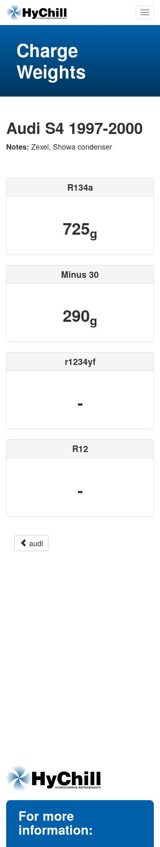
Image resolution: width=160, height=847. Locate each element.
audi (35, 543)
